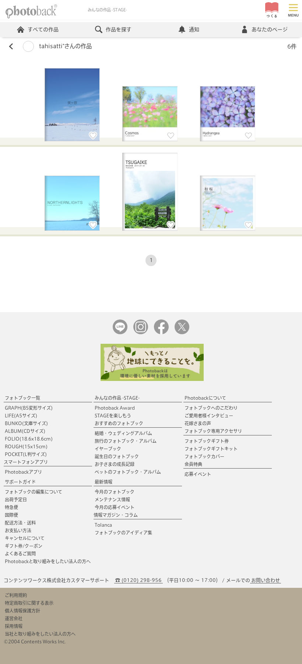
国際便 (11, 515)
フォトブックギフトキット (211, 448)
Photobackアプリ (23, 472)
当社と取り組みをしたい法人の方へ (40, 634)
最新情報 (103, 482)
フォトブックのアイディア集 (123, 532)
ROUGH (26, 446)
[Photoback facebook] (161, 332)
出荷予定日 (16, 499)
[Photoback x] (181, 332)
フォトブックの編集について (33, 492)
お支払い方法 (18, 530)
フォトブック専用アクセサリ (213, 431)
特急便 (11, 507)
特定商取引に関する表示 (29, 603)
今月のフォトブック (114, 492)
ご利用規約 (16, 595)
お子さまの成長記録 (114, 464)
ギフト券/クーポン (23, 546)
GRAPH (29, 408)
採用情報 (13, 626)
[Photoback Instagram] (140, 332)
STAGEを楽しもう (113, 415)
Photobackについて (205, 398)
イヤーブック (108, 448)
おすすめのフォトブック (119, 423)
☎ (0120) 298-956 (138, 580)
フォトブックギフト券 (207, 441)
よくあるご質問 (20, 553)
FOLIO (29, 439)
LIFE (21, 415)
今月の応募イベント (114, 507)
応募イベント (198, 474)
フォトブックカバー (204, 456)
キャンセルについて (25, 538)
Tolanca (103, 525)
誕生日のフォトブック (117, 456)
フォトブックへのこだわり (211, 408)
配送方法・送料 (20, 522)
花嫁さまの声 (198, 423)
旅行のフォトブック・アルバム (126, 441)
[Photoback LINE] (120, 332)
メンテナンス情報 (112, 499)
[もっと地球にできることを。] (152, 379)
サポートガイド (20, 482)
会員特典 (193, 464)
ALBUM (25, 431)
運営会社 (13, 618)
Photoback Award (115, 408)
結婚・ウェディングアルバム (123, 433)
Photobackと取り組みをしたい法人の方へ (48, 561)
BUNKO (26, 423)
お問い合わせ (265, 580)
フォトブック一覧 (22, 398)
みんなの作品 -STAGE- (117, 398)
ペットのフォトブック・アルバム (128, 472)
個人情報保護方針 (22, 610)
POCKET (26, 454)
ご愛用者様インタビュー (209, 415)
